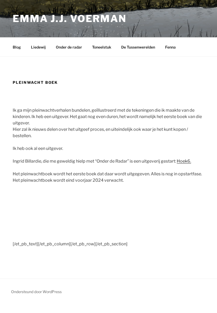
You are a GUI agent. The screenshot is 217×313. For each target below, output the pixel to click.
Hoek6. (184, 161)
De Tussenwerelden (138, 47)
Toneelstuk (101, 47)
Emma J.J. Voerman (69, 18)
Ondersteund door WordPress (36, 291)
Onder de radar (69, 47)
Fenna (170, 47)
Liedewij (38, 47)
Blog (17, 47)
